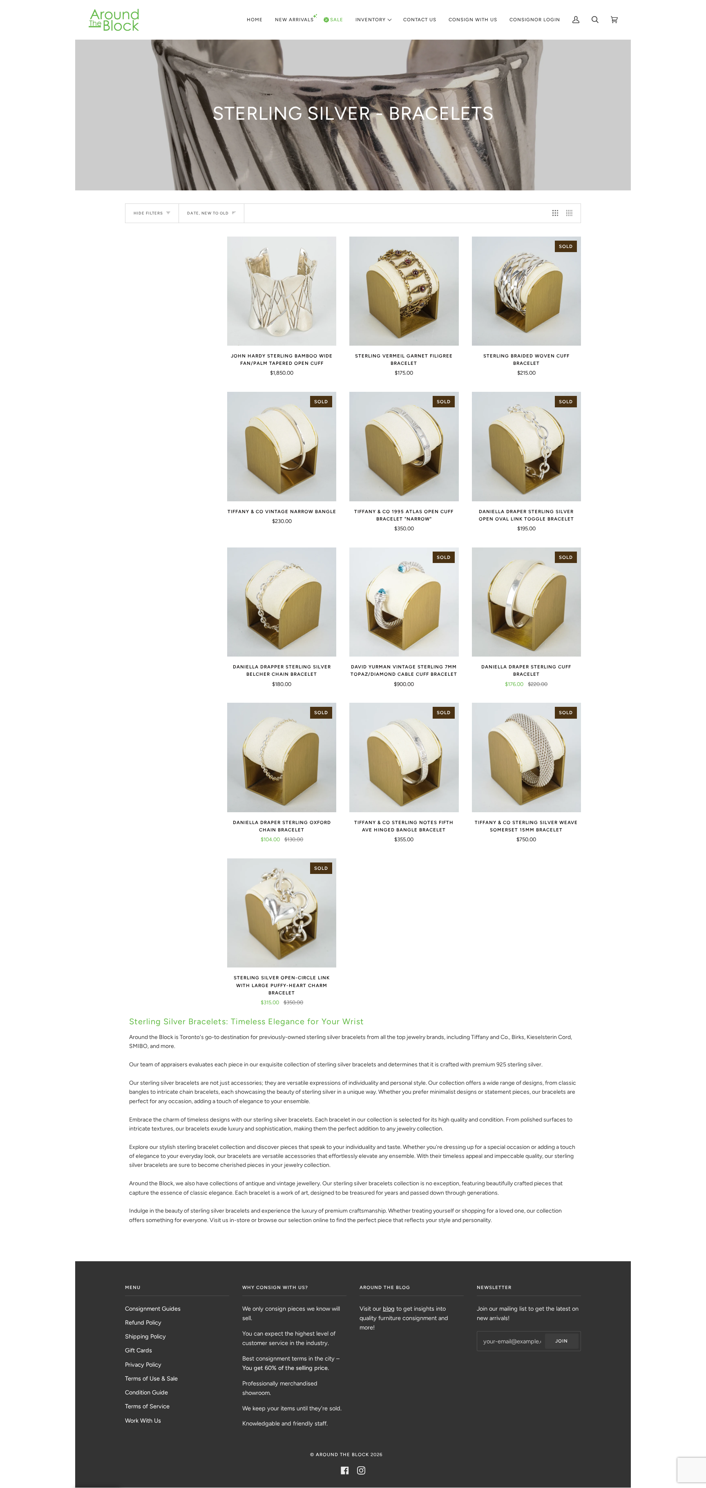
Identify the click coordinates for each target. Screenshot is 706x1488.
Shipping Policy (145, 1336)
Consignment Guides (153, 1308)
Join (561, 1341)
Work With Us (143, 1420)
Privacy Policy (143, 1364)
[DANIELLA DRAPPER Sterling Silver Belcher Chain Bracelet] (281, 602)
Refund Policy (143, 1322)
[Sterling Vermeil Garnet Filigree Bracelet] (403, 291)
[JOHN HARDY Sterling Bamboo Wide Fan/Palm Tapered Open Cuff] (281, 291)
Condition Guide (146, 1392)
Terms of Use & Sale (151, 1378)
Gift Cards (138, 1350)
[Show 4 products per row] (571, 213)
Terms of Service (147, 1406)
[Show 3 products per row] (555, 213)
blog (389, 1308)
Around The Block (342, 1454)
